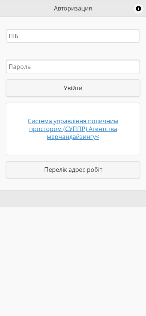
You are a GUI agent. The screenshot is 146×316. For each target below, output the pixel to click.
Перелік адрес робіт (73, 169)
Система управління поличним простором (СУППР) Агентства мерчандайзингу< (73, 129)
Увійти (73, 88)
